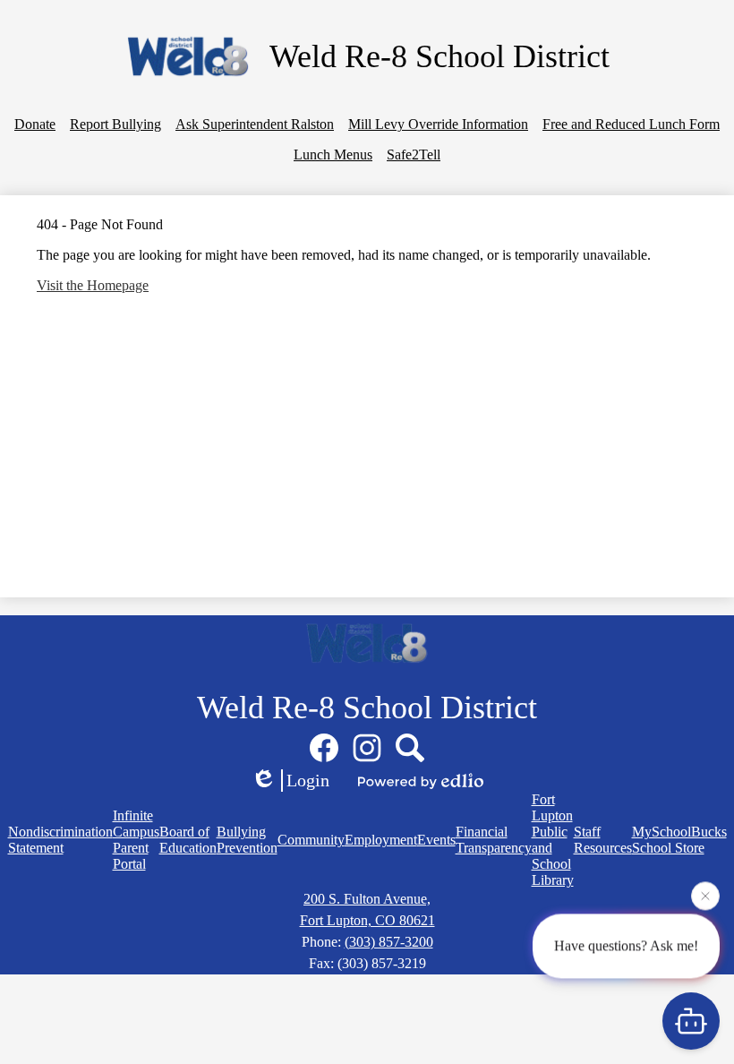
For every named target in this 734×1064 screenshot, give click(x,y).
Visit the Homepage (93, 285)
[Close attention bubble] (705, 895)
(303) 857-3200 (389, 941)
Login (307, 780)
